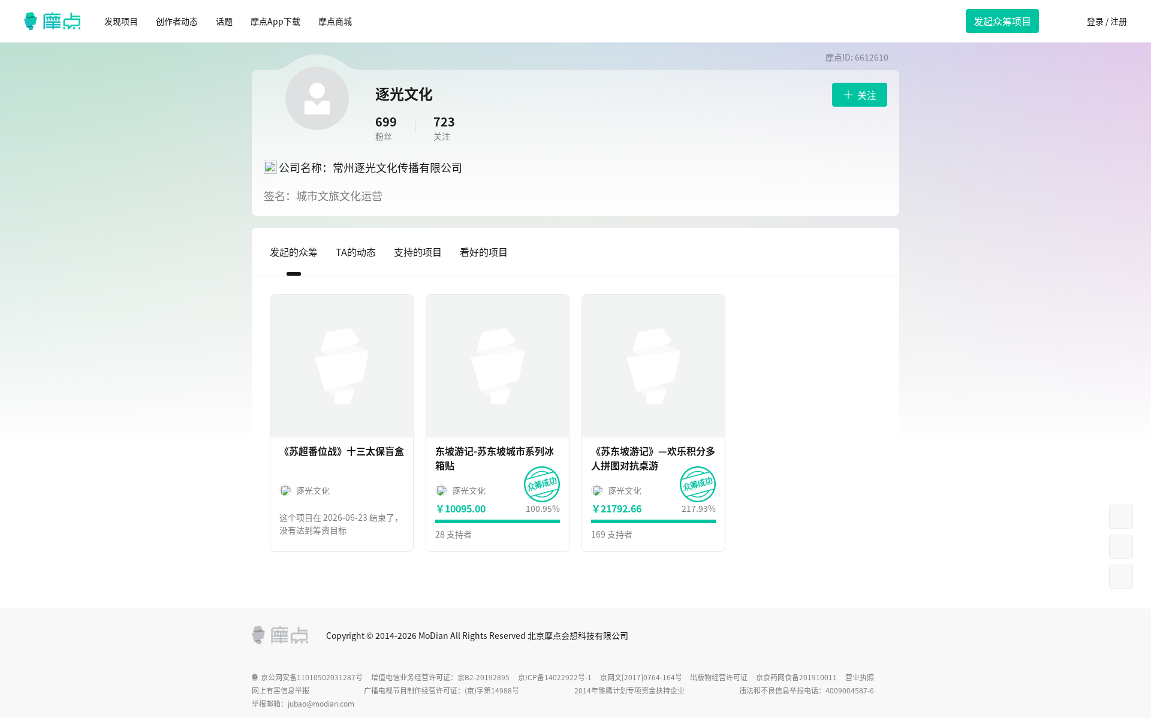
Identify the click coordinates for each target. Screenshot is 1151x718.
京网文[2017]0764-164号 (641, 677)
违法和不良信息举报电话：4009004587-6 (806, 690)
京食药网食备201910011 (796, 677)
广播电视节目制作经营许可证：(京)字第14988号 (441, 690)
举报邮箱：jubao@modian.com (303, 703)
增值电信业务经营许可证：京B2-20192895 (440, 677)
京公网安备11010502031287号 (312, 677)
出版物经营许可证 (719, 677)
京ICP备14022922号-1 (555, 677)
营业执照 (859, 677)
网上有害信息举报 (280, 690)
